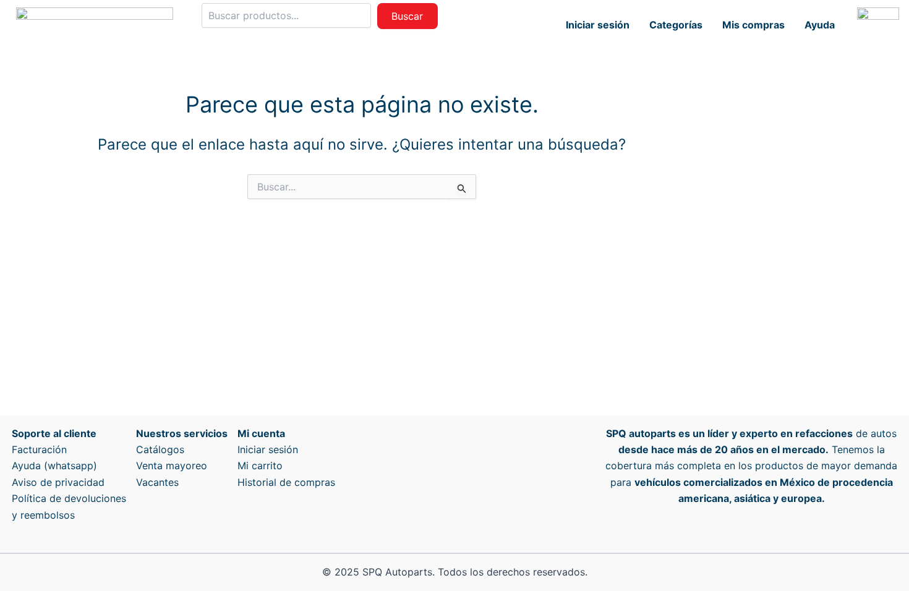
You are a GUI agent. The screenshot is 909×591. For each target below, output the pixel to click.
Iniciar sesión (597, 25)
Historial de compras (286, 482)
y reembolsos (43, 515)
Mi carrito (260, 465)
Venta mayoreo (171, 465)
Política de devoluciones (69, 498)
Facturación (39, 449)
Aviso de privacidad (58, 482)
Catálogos (160, 449)
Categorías (675, 25)
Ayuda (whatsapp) (54, 465)
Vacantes (157, 482)
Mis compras (753, 25)
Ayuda (819, 25)
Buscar (407, 16)
